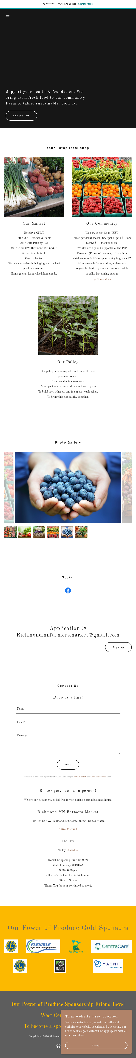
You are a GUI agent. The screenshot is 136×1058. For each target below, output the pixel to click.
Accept (96, 1045)
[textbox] (52, 647)
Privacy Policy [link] (79, 777)
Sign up (118, 647)
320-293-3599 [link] (68, 829)
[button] (13, 16)
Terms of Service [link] (98, 777)
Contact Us (21, 115)
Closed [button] (71, 850)
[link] (68, 591)
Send (68, 764)
